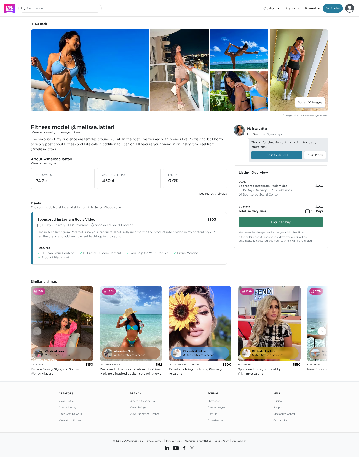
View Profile (66, 400)
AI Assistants (215, 420)
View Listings (138, 407)
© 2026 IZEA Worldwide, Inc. (128, 441)
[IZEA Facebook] (184, 448)
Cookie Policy (222, 441)
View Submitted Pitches (144, 413)
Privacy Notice (174, 441)
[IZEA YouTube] (176, 448)
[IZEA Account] (349, 8)
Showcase (214, 400)
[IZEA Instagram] (192, 448)
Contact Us (280, 420)
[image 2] (179, 70)
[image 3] (239, 49)
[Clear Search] (98, 8)
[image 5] (299, 70)
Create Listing (67, 407)
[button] (333, 8)
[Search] (23, 8)
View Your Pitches (70, 420)
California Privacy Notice (198, 441)
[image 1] (90, 70)
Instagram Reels (70, 132)
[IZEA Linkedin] (167, 448)
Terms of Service (154, 441)
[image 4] (239, 91)
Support (278, 407)
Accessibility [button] (239, 441)
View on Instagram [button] (44, 163)
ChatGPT (213, 413)
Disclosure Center (284, 413)
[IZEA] (9, 8)
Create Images (216, 407)
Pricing (277, 400)
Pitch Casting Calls (70, 413)
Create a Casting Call (143, 400)
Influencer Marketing (43, 132)
